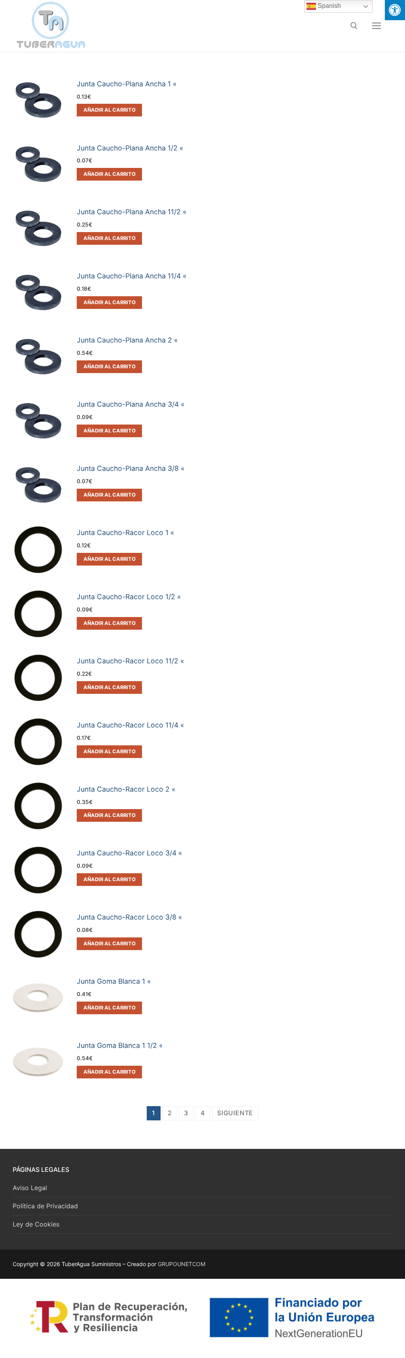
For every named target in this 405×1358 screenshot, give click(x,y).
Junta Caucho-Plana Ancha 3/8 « (131, 468)
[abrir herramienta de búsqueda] (354, 25)
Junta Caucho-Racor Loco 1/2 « (129, 596)
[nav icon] (376, 25)
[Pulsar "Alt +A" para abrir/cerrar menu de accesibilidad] (395, 10)
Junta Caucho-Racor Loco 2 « (126, 789)
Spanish (328, 5)
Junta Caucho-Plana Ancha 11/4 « (132, 276)
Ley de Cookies (36, 1224)
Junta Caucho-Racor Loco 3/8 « (129, 917)
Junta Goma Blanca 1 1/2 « (120, 1045)
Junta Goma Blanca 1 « (114, 981)
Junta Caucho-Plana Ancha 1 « (127, 84)
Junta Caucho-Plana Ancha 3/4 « (131, 404)
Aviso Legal (30, 1188)
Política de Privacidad (45, 1206)
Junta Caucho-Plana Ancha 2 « (127, 340)
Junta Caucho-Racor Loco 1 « (125, 532)
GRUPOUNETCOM (181, 1264)
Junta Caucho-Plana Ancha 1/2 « (130, 148)
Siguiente (235, 1113)
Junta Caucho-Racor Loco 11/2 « (130, 661)
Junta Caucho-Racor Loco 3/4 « (129, 853)
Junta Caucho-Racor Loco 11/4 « (130, 725)
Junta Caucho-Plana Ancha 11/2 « (132, 212)
